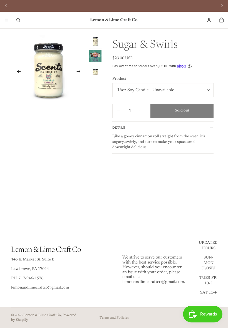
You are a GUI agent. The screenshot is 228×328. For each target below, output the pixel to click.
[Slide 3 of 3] (95, 70)
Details (118, 127)
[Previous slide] (17, 72)
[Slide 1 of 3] (95, 42)
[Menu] (6, 20)
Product (119, 79)
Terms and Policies (114, 317)
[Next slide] (80, 72)
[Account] (209, 20)
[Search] (18, 20)
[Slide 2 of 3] (95, 56)
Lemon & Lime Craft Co (42, 315)
